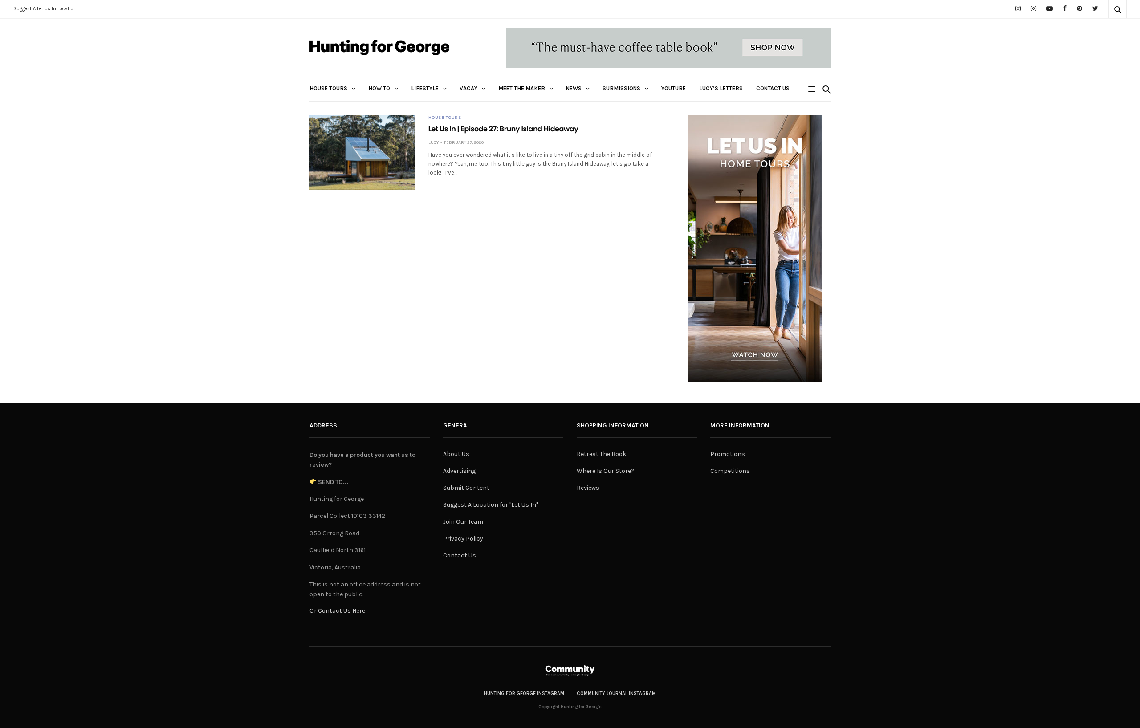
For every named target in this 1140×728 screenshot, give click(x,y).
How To (379, 88)
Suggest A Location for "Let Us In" (490, 504)
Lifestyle (425, 88)
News (574, 88)
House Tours (328, 88)
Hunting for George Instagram (524, 693)
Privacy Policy (463, 538)
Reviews (588, 488)
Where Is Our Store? (605, 471)
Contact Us (773, 88)
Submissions (621, 88)
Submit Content (466, 488)
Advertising (459, 471)
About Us (456, 454)
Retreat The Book (601, 454)
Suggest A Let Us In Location (45, 9)
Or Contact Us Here (337, 610)
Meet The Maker (521, 88)
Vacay (468, 88)
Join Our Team (463, 521)
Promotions (727, 454)
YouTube (673, 88)
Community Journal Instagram (616, 693)
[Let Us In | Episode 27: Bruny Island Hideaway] (362, 152)
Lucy (433, 142)
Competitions (730, 471)
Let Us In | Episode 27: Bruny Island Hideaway (503, 129)
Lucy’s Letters (721, 88)
